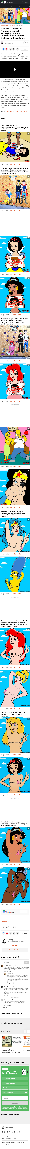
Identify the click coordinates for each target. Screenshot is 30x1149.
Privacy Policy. (25, 1108)
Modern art (4, 921)
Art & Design (4, 25)
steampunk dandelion (9, 999)
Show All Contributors (15, 950)
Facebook (16, 111)
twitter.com (23, 111)
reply (10, 971)
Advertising (16, 1136)
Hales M (6, 986)
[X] (9, 1132)
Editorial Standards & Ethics (8, 1142)
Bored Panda (7, 1127)
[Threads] (14, 1132)
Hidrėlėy (7, 42)
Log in (26, 2)
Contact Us (8, 1138)
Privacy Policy (20, 1142)
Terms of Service (6, 1144)
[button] (25, 1031)
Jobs (3, 1138)
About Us (23, 1136)
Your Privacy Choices (7, 1136)
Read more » (15, 945)
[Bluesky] (12, 1132)
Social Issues (11, 25)
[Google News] (19, 1132)
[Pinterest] (7, 1132)
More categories (8, 1092)
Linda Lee (9, 973)
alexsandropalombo (15, 164)
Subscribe (15, 1103)
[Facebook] (2, 1132)
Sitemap (15, 1138)
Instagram (10, 111)
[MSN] (17, 1132)
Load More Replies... (11, 983)
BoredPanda (8, 2)
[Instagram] (4, 1132)
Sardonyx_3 (7, 965)
